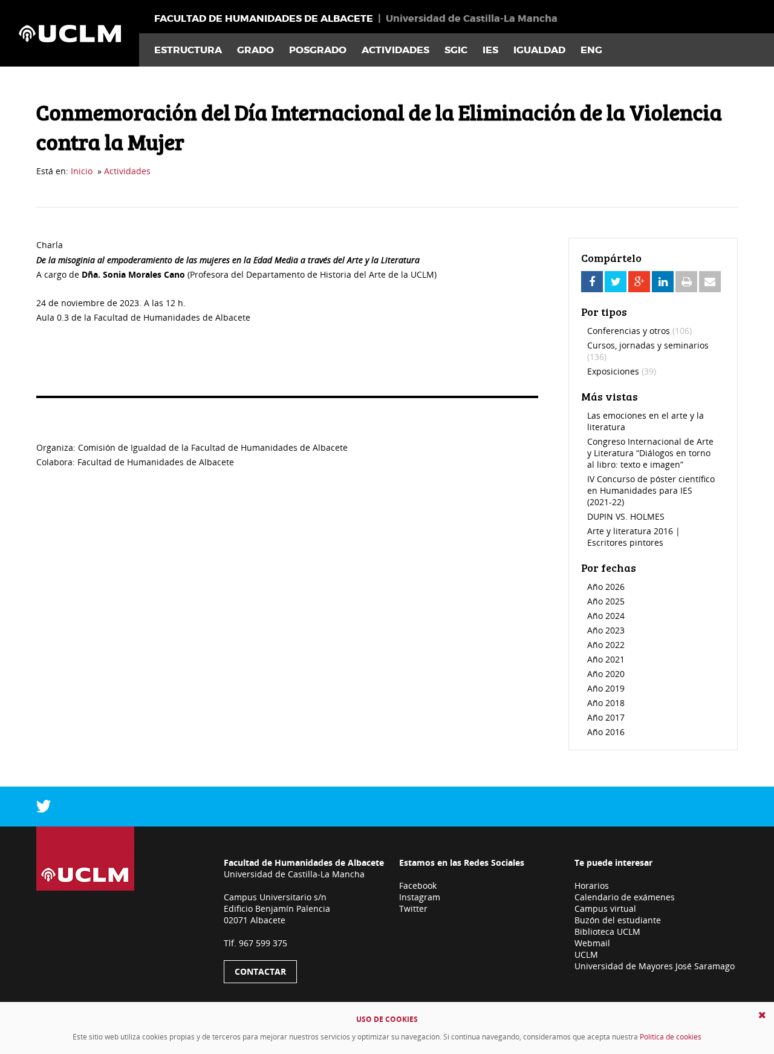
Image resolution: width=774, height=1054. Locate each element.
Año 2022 (606, 644)
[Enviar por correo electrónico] (710, 281)
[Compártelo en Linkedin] (663, 281)
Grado (255, 50)
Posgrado (317, 50)
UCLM (586, 954)
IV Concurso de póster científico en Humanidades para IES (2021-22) (651, 490)
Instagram (419, 897)
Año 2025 (606, 601)
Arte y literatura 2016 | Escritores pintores (633, 536)
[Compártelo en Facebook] (592, 281)
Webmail (592, 943)
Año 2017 (606, 717)
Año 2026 (606, 586)
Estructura (188, 50)
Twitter (413, 908)
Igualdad (539, 50)
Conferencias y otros (639, 330)
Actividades (395, 50)
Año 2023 (606, 630)
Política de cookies (670, 1037)
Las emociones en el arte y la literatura (645, 421)
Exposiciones (621, 371)
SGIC (455, 50)
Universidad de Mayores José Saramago (654, 966)
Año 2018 (606, 703)
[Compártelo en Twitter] (615, 281)
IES (490, 50)
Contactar (260, 971)
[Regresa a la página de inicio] (69, 33)
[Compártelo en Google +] (639, 281)
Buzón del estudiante (617, 920)
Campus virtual (605, 908)
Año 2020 (606, 673)
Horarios (591, 885)
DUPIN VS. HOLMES (626, 516)
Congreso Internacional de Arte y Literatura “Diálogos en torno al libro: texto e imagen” (650, 453)
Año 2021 (606, 659)
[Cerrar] (762, 1015)
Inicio (82, 171)
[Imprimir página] (686, 281)
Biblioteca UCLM (607, 931)
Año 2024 (606, 615)
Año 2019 (606, 688)
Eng (591, 50)
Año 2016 (606, 732)
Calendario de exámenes (624, 897)
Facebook (418, 885)
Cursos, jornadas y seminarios (648, 350)
